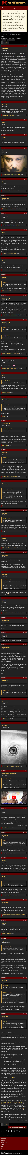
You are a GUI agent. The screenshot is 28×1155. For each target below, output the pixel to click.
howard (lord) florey (5, 1103)
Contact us (3, 1140)
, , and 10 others (10, 225)
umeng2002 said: (6, 579)
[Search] (25, 8)
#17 (26, 420)
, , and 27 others (9, 115)
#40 (26, 1013)
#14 (26, 358)
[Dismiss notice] (25, 12)
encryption (4, 39)
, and (9, 476)
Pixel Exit (7, 1152)
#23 (26, 571)
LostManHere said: (6, 428)
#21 (26, 535)
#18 (26, 449)
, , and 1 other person (12, 314)
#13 (26, 319)
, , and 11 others (11, 612)
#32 (26, 808)
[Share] (24, 46)
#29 (26, 699)
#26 (26, 632)
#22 (26, 552)
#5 (26, 148)
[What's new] (23, 8)
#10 (26, 258)
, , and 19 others (10, 290)
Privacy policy (3, 1144)
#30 (26, 723)
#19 (26, 481)
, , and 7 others (9, 190)
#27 (26, 644)
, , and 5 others (11, 174)
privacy (8, 39)
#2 (26, 102)
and (6, 392)
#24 (26, 598)
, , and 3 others (9, 547)
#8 (26, 213)
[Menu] (2, 8)
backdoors (19, 38)
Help (2, 1146)
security (12, 39)
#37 (26, 920)
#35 (26, 874)
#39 (26, 977)
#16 (26, 397)
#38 (26, 938)
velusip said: (5, 1021)
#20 (26, 510)
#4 (26, 134)
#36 (26, 899)
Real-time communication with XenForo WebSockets (11, 1153)
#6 (26, 179)
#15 (26, 372)
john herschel (21, 1102)
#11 (26, 274)
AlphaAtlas (5, 38)
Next (7, 42)
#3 (26, 119)
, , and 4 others (9, 253)
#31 (26, 770)
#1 (26, 46)
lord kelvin (3, 1102)
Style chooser (3, 1138)
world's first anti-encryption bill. (18, 55)
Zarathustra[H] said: (7, 489)
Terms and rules (4, 1142)
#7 (26, 195)
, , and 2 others (9, 208)
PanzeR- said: (5, 335)
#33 (26, 832)
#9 (26, 229)
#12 (26, 295)
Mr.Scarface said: (6, 882)
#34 (26, 857)
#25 (26, 617)
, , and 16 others (10, 353)
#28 (26, 677)
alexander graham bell (12, 1102)
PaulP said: (5, 282)
